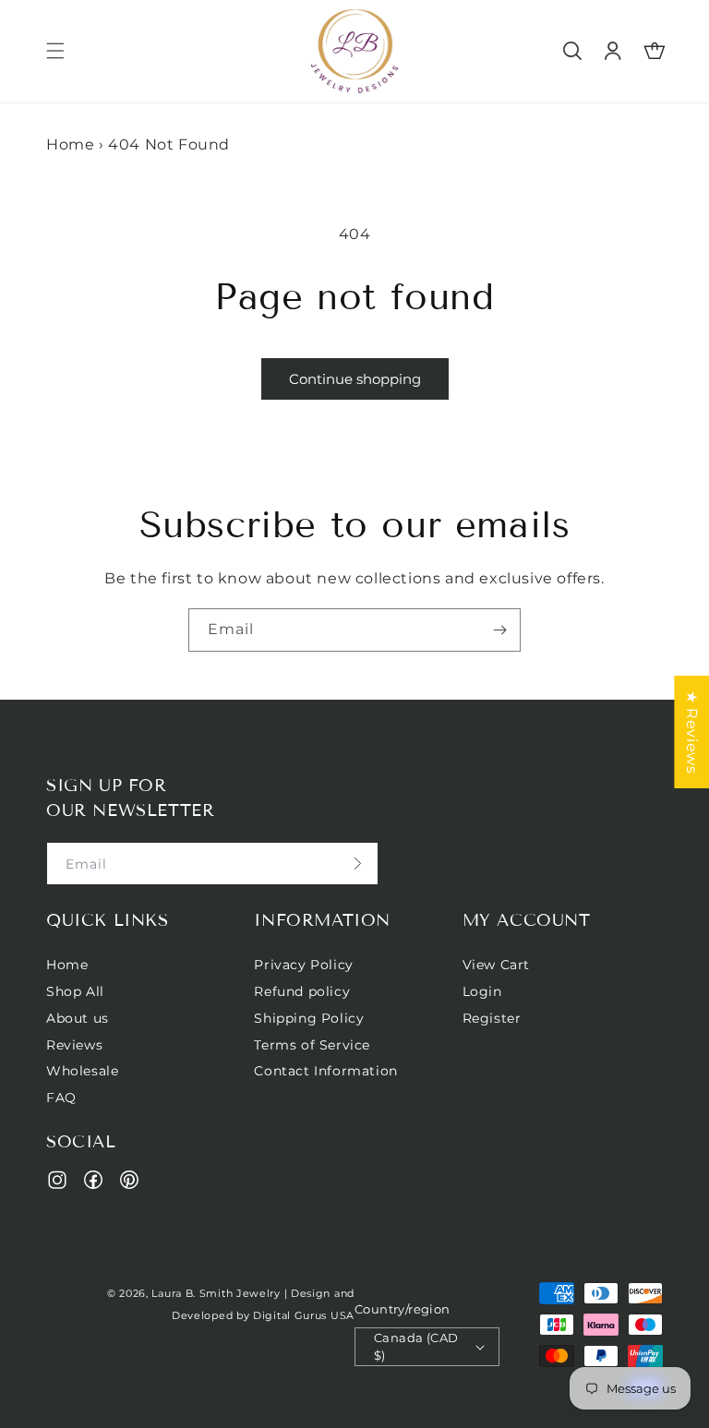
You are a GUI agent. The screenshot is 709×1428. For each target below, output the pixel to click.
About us (77, 1018)
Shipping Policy (309, 1018)
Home (70, 144)
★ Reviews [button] (692, 731)
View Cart (496, 965)
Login (482, 991)
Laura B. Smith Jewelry (215, 1293)
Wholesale (82, 1070)
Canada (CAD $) (416, 1346)
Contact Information (325, 1070)
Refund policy (302, 991)
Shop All (75, 991)
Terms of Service (312, 1045)
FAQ (61, 1097)
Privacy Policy (303, 965)
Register (492, 1018)
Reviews (74, 1045)
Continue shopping (355, 379)
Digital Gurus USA (303, 1315)
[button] (55, 50)
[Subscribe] (499, 630)
